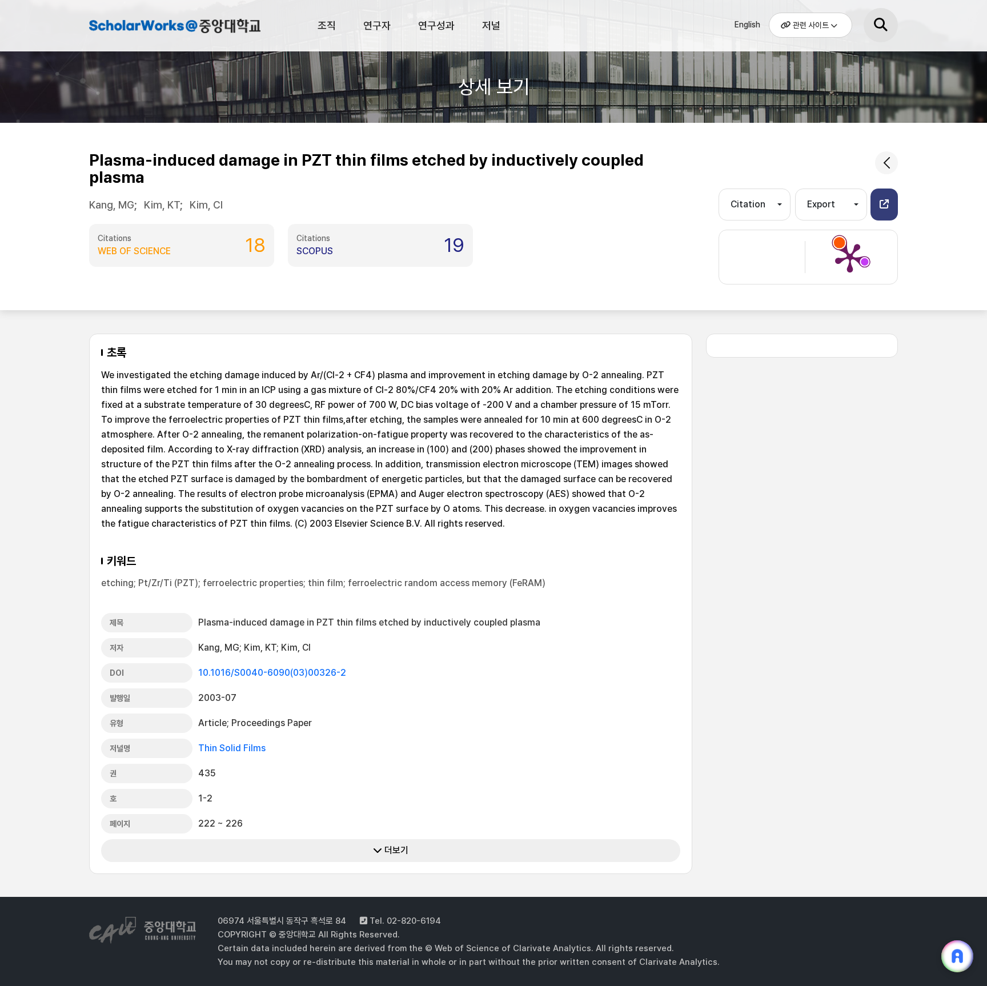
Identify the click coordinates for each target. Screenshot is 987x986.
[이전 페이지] (886, 162)
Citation (748, 204)
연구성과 (436, 25)
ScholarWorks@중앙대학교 (173, 27)
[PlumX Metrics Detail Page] (850, 257)
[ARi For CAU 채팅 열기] (957, 956)
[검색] (881, 25)
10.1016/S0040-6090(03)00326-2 (272, 672)
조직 (327, 25)
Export (821, 204)
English (747, 24)
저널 (491, 25)
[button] (884, 205)
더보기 (395, 850)
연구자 (377, 25)
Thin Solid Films (232, 748)
